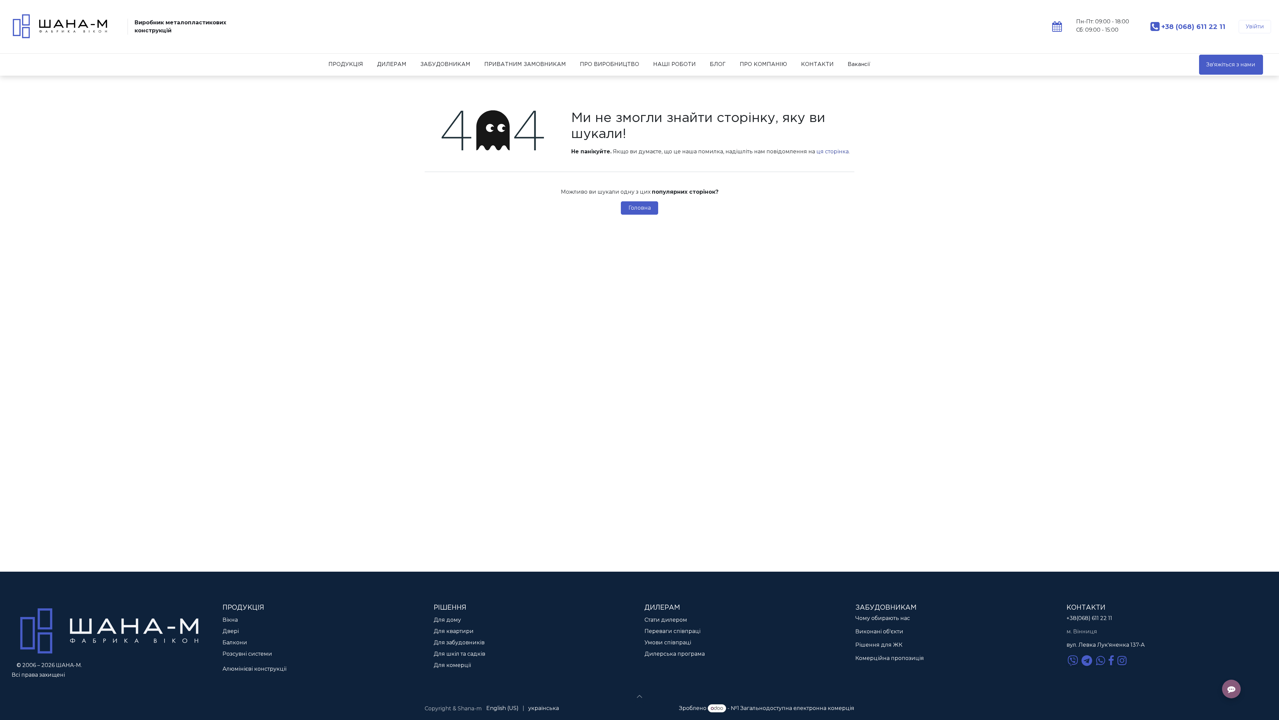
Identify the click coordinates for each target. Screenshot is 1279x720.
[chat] (1072, 660)
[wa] (1100, 660)
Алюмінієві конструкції (254, 669)
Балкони (234, 642)
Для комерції (452, 665)
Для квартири (454, 631)
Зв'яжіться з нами (1230, 64)
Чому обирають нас (882, 618)
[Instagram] (1121, 660)
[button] (639, 697)
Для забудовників (459, 642)
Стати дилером (665, 620)
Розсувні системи (247, 654)
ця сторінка (832, 151)
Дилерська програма (674, 654)
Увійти (1255, 26)
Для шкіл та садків (459, 654)
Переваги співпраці (672, 631)
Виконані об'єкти (879, 631)
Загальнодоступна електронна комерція (797, 708)
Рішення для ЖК (878, 645)
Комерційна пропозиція (889, 658)
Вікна (230, 620)
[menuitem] (345, 64)
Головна (640, 208)
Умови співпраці (667, 642)
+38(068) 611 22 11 (1089, 618)
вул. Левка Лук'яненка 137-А (1105, 645)
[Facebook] (1111, 660)
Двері (230, 631)
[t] (1086, 660)
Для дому (447, 620)
